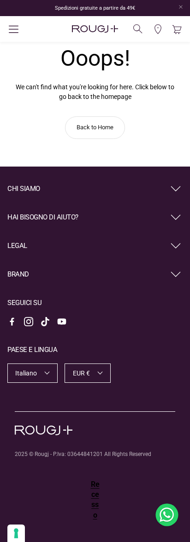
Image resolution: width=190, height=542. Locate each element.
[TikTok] (45, 321)
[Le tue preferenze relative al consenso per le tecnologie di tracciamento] (16, 533)
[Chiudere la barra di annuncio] (181, 7)
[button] (36, 29)
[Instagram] (28, 321)
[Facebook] (12, 321)
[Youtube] (61, 321)
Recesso (95, 499)
